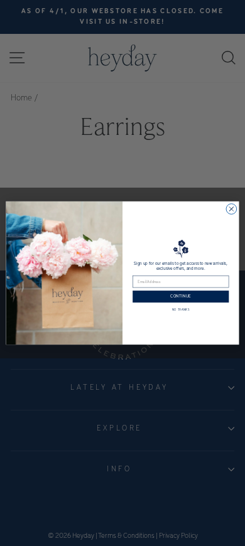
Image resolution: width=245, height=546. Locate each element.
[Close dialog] (231, 209)
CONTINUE (180, 296)
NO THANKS (181, 310)
